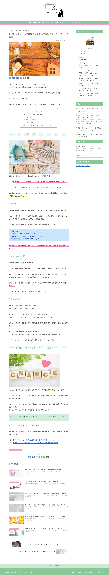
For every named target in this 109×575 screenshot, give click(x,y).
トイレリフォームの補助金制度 (33, 114)
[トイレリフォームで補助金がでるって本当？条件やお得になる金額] (17, 78)
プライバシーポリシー (29, 572)
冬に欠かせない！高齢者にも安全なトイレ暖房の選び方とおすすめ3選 (35, 443)
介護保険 (28, 117)
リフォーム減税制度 (31, 120)
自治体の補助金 (30, 122)
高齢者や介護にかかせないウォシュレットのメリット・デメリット (90, 116)
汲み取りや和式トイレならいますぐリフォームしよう (39, 125)
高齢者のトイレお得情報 (16, 450)
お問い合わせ (9, 572)
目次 (36, 111)
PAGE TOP (55, 566)
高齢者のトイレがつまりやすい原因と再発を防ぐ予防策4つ (90, 135)
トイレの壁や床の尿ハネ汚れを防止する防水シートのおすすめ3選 (90, 123)
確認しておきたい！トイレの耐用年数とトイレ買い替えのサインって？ (36, 440)
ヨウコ (89, 48)
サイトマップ (18, 572)
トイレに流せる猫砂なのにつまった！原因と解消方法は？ (90, 110)
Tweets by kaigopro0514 (83, 166)
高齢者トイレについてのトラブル (87, 146)
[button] (101, 156)
